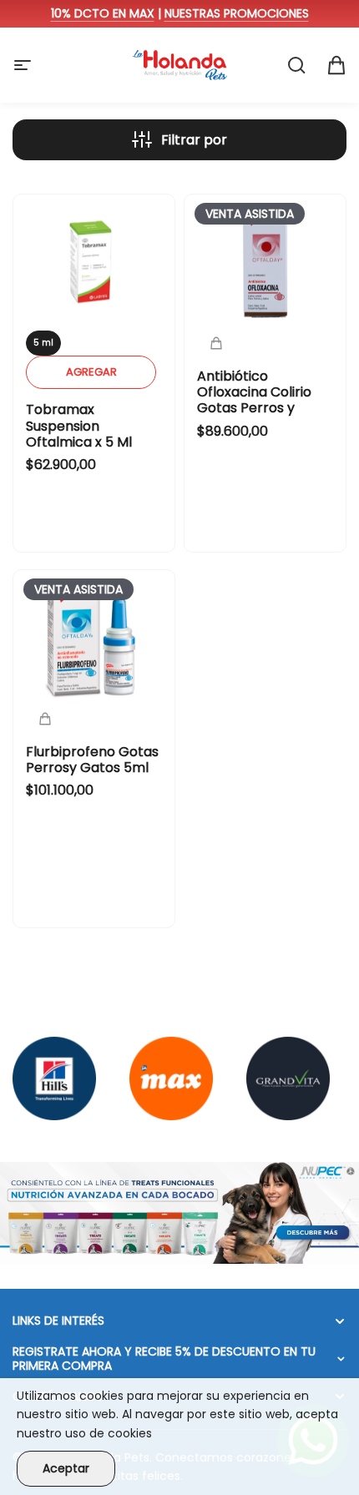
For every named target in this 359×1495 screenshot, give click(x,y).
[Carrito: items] (336, 65)
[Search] (296, 65)
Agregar (91, 372)
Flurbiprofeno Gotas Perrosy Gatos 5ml (92, 759)
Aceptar (66, 1468)
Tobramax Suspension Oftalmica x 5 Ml (79, 425)
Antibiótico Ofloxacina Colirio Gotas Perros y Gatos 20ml (254, 400)
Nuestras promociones (236, 13)
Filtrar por (194, 139)
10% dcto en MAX (102, 13)
